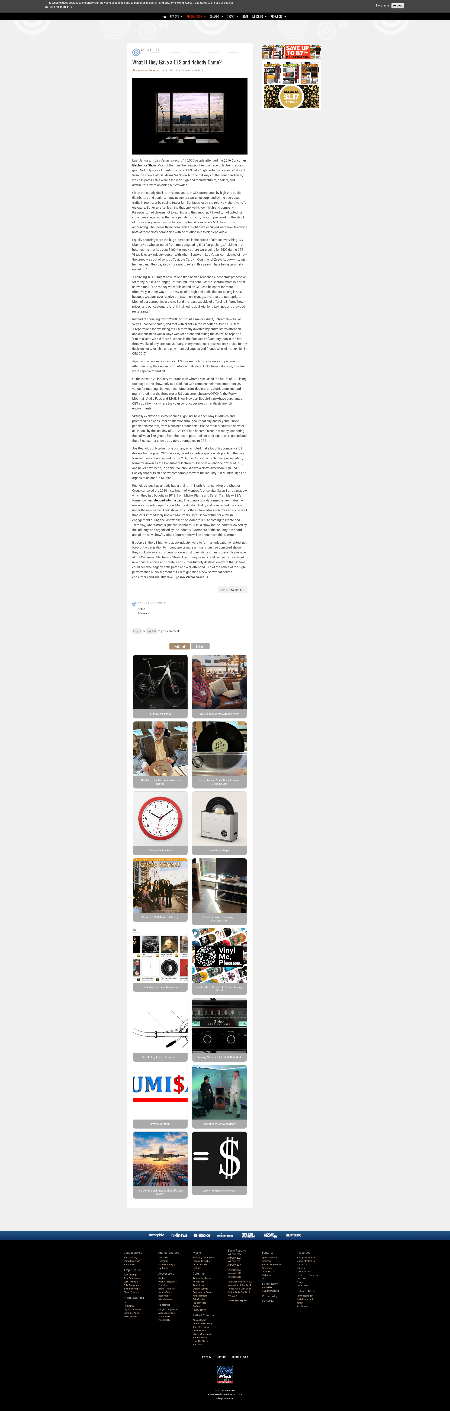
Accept (398, 5)
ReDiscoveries (199, 1303)
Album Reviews (200, 1264)
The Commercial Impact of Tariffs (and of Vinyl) (160, 1192)
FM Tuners (163, 1268)
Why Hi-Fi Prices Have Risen (219, 1190)
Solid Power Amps (132, 1285)
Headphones (164, 1296)
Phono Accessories (167, 1282)
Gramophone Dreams (203, 1292)
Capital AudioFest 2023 (238, 1292)
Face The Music (200, 1341)
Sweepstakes (268, 1301)
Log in (137, 631)
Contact (221, 1357)
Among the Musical (202, 1278)
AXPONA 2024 (234, 1254)
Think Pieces (268, 1271)
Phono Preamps (131, 1292)
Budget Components (168, 1309)
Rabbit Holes (199, 1299)
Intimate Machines (160, 713)
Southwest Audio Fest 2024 (240, 1282)
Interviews (267, 1268)
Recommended (194, 16)
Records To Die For (201, 1261)
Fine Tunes (198, 1344)
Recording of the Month (204, 1257)
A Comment (236, 589)
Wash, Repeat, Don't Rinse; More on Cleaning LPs (219, 782)
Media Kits (302, 1278)
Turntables (163, 1257)
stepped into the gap (167, 500)
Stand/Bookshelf (132, 1261)
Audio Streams (200, 1330)
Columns (214, 16)
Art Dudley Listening (202, 1323)
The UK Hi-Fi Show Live (307, 1275)
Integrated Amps (132, 1289)
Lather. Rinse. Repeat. (219, 850)
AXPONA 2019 (234, 1265)
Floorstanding (130, 1257)
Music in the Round (202, 1334)
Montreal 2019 (234, 1277)
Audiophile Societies (306, 1257)
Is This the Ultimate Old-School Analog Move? (219, 989)
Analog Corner (200, 1320)
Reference (266, 1261)
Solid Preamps (131, 1282)
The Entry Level (200, 1337)
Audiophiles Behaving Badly (219, 1123)
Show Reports (236, 1250)
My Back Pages (200, 1296)
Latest (200, 646)
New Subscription (305, 1296)
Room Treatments (166, 1289)
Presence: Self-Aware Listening (160, 917)
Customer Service (305, 1271)
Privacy (300, 1282)
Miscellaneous (165, 1299)
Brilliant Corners (200, 1289)
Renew (300, 1303)
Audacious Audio (166, 1313)
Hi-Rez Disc (129, 1306)
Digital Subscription (306, 1299)
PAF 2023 (232, 1296)
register (151, 631)
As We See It (153, 50)
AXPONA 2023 (234, 1258)
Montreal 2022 (234, 1273)
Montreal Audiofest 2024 (239, 1285)
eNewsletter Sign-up (306, 1261)
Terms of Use (303, 1285)
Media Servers (130, 1316)
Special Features (270, 1257)
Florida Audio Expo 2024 (239, 1289)
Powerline (163, 1285)
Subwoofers (129, 1264)
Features (197, 1268)
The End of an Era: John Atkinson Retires (160, 782)
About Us (301, 1268)
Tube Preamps (130, 1275)
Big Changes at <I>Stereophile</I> (219, 713)
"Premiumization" (160, 1123)
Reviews (174, 16)
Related (179, 646)
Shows (230, 16)
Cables (161, 1278)
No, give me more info (58, 6)
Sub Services (302, 1306)
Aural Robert (199, 1285)
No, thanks (382, 5)
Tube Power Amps (132, 1278)
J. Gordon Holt (165, 1316)
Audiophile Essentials (272, 1264)
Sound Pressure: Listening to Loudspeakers (219, 919)
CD (125, 1302)
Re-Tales (197, 1306)
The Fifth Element (201, 1327)
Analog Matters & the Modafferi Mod (219, 1057)
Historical (266, 1275)
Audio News (268, 1287)
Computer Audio (131, 1313)
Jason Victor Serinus (145, 70)
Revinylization (199, 1310)
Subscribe (257, 16)
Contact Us (302, 1264)
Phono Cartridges (166, 1264)
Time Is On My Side (160, 850)
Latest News (270, 1283)
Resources (276, 16)
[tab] (179, 646)
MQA (264, 1278)
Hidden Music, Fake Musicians (160, 987)
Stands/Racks (165, 1292)
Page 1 (141, 608)
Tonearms (163, 1261)
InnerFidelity (164, 1320)
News (245, 16)
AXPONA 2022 (234, 1261)
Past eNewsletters (270, 1291)
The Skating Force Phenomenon (160, 1057)
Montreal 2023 (234, 1270)
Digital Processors (132, 1309)
